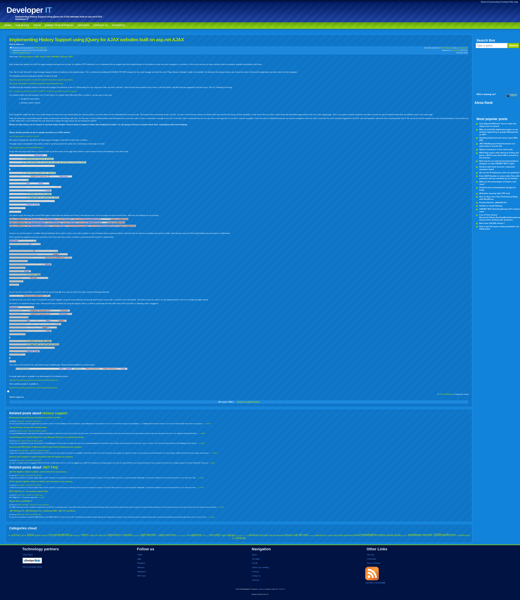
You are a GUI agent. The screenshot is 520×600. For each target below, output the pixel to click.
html (84, 535)
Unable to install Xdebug (490, 206)
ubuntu (128, 535)
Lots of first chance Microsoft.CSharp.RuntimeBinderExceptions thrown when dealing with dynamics (499, 217)
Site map (514, 2)
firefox (462, 535)
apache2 (319, 535)
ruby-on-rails (96, 535)
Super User (21, 421)
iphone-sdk (291, 535)
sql (70, 535)
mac (265, 535)
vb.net (303, 535)
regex (224, 535)
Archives (83, 25)
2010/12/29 (455, 50)
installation (368, 535)
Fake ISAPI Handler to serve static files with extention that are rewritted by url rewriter (499, 177)
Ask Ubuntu (21, 475)
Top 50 (37, 25)
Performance (240, 535)
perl (336, 535)
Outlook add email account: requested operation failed (497, 168)
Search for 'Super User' (33, 421)
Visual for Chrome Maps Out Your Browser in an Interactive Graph (46, 437)
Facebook (141, 563)
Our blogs (22, 25)
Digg (139, 559)
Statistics (118, 25)
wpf (157, 535)
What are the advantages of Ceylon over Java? (497, 183)
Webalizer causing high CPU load (494, 193)
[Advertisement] (497, 70)
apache (196, 535)
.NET (71, 56)
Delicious (140, 567)
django (231, 535)
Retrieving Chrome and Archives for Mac (35, 417)
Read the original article (21, 53)
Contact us (100, 25)
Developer (29, 10)
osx (208, 535)
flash (325, 535)
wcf (457, 535)
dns (233, 538)
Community (493, 2)
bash (468, 535)
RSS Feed (141, 576)
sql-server (148, 535)
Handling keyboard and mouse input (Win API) (498, 139)
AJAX (47, 56)
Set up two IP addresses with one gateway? (499, 172)
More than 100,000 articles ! (492, 223)
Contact (504, 2)
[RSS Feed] (372, 580)
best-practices (346, 535)
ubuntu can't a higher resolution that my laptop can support (41, 457)
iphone (24, 535)
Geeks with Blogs (22, 450)
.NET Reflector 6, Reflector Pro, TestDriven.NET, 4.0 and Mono (42, 511)
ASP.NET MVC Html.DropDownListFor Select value (499, 210)
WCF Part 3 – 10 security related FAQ (28, 491)
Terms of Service (373, 563)
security (214, 535)
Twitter (139, 555)
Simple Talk (20, 514)
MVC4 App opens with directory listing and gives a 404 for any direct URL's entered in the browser (499, 155)
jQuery (64, 56)
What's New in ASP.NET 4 (20, 501)
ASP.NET (56, 56)
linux (30, 535)
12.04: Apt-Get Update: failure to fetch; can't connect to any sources (40, 481)
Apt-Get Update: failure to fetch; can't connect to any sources (37, 472)
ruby (178, 535)
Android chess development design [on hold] (497, 188)
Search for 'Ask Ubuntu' (33, 475)
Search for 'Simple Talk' (33, 514)
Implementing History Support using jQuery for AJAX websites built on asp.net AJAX (96, 39)
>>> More (207, 423)
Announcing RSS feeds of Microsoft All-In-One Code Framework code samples (45, 447)
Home (483, 2)
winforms (449, 535)
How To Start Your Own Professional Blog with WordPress (498, 198)
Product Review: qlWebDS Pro (493, 202)
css (105, 535)
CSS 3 (283, 589)
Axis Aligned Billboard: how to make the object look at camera (497, 124)
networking (136, 535)
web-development (276, 535)
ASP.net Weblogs (40, 48)
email (357, 535)
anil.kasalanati (462, 48)
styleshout (261, 589)
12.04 (246, 535)
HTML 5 (277, 589)
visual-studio (393, 535)
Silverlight (311, 535)
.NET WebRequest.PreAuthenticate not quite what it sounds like (497, 145)
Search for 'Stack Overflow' (37, 431)
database (183, 535)
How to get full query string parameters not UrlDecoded (499, 227)
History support (26, 56)
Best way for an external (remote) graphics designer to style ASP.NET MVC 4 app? (499, 162)
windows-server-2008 (424, 535)
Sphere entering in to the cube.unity (496, 149)
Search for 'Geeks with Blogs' (39, 450)
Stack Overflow (22, 431)
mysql (53, 535)
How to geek (21, 441)
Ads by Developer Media (32, 567)
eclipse (381, 535)
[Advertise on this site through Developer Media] (72, 561)
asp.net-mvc (167, 535)
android (63, 535)
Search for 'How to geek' (35, 441)
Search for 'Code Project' (35, 495)
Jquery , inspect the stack (28, 427)
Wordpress (141, 572)
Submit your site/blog (59, 25)
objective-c (114, 535)
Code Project (21, 495)
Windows (44, 535)
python (38, 535)
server (331, 535)
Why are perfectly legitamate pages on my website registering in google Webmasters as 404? (498, 131)
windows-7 (77, 535)
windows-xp (255, 535)
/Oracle (240, 538)
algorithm (404, 535)
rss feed (381, 583)
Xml (189, 535)
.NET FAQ (39, 56)
